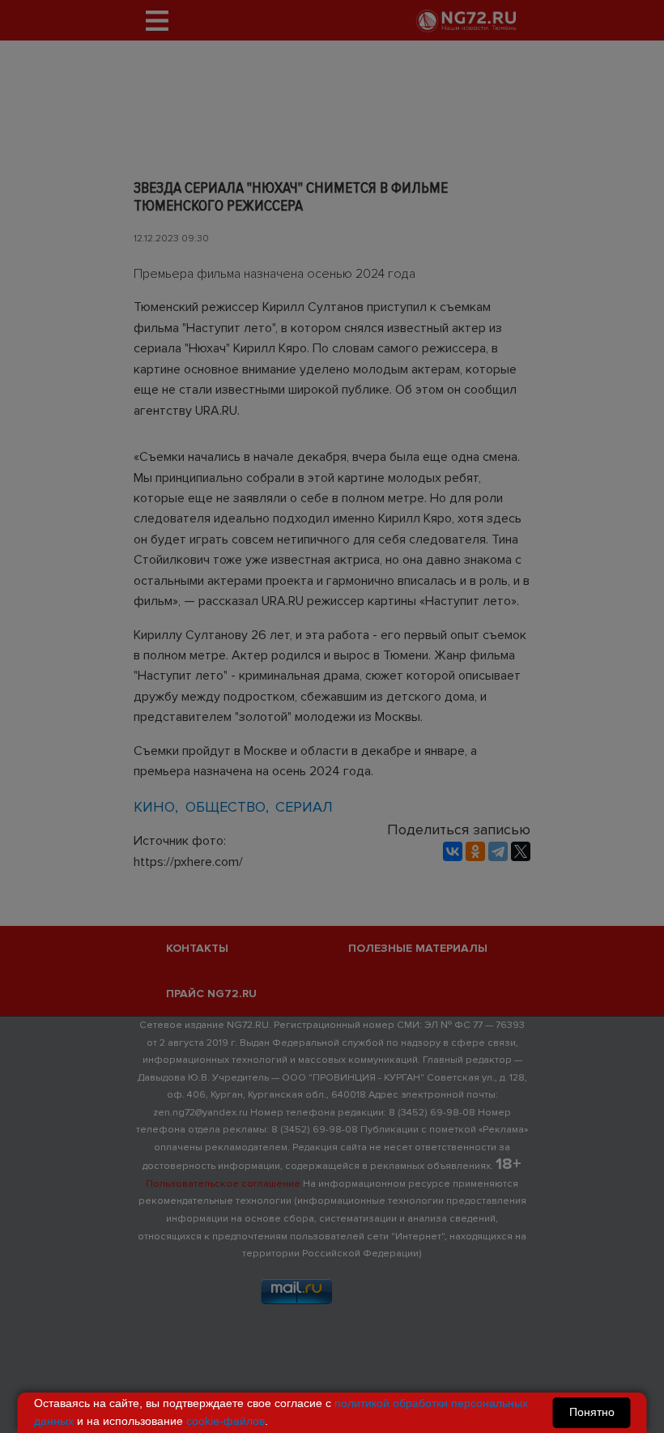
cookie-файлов (225, 1420)
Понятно (592, 1411)
